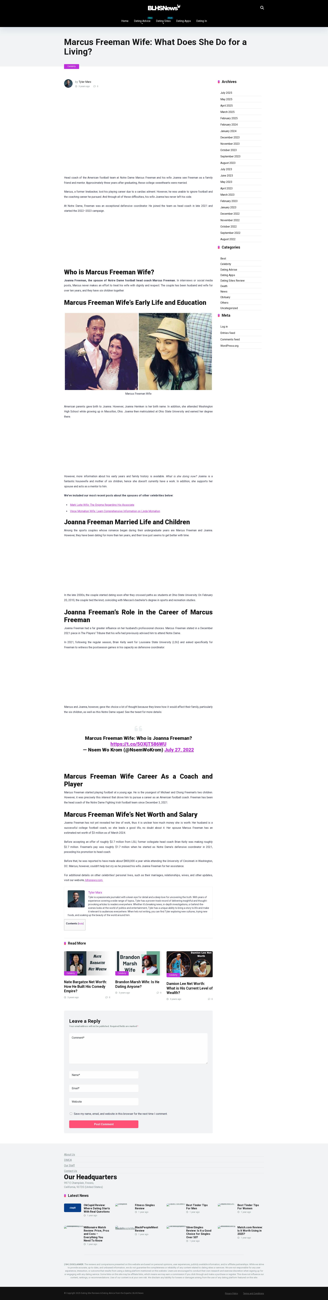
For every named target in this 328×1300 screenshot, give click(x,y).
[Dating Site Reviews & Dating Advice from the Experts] (164, 7)
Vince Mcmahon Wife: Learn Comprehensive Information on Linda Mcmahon (115, 511)
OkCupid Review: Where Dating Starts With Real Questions (97, 1208)
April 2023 (226, 188)
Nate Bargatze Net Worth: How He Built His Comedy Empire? (85, 986)
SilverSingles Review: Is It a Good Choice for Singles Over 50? (198, 1232)
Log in (224, 326)
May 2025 (226, 99)
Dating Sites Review (232, 280)
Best (223, 258)
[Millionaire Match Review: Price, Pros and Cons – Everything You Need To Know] (74, 1225)
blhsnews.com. (94, 880)
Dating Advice (142, 21)
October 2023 (228, 150)
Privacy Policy (231, 1293)
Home (124, 21)
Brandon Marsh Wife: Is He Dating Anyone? (137, 984)
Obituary (225, 297)
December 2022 (230, 213)
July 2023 (226, 169)
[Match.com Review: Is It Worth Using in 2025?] (227, 1225)
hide (81, 923)
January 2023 (228, 207)
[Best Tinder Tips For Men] (176, 1203)
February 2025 (229, 118)
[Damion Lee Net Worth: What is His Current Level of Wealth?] (190, 964)
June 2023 (226, 175)
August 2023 (228, 163)
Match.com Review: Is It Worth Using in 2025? (250, 1231)
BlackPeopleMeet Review (146, 1229)
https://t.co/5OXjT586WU (138, 744)
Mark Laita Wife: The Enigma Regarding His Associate (102, 504)
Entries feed (227, 333)
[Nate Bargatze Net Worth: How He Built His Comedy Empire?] (87, 963)
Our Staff (69, 1165)
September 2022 (230, 233)
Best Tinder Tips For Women (248, 1207)
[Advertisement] (125, 133)
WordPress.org (229, 345)
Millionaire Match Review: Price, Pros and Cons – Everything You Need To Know (96, 1234)
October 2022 (228, 226)
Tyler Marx (85, 81)
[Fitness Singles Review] (125, 1203)
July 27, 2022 (179, 750)
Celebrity (71, 66)
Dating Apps (183, 21)
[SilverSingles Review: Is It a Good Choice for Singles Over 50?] (176, 1225)
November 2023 (230, 143)
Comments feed (230, 339)
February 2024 (229, 124)
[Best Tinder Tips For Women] (227, 1203)
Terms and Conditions (253, 1293)
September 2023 (230, 156)
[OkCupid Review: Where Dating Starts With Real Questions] (72, 1211)
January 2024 (228, 131)
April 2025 (226, 105)
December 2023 (230, 137)
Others (224, 302)
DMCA (68, 1160)
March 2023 (227, 194)
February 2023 (229, 201)
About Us (69, 1154)
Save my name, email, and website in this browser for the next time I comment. (120, 1113)
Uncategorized (229, 308)
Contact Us (70, 1171)
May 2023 (226, 182)
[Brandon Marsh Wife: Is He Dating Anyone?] (138, 963)
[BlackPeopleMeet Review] (125, 1228)
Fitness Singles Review (145, 1207)
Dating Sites (163, 21)
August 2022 (228, 239)
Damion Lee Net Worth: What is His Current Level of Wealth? (190, 988)
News (223, 291)
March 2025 (227, 112)
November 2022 (230, 220)
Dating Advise (228, 269)
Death (223, 286)
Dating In (201, 21)
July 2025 (226, 92)
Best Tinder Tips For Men (197, 1207)
